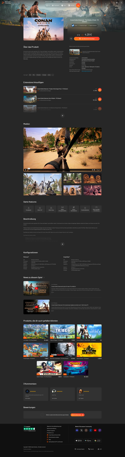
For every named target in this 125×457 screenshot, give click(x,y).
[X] (81, 430)
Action (83, 66)
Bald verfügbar (65, 1)
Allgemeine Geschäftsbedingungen (54, 426)
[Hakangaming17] (27, 391)
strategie (44, 74)
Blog (71, 1)
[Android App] (88, 440)
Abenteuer (87, 66)
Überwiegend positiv (86, 71)
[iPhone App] (79, 440)
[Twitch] (100, 430)
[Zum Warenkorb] (117, 2)
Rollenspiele (92, 66)
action (49, 74)
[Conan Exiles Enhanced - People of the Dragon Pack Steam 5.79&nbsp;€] (29, 90)
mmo (34, 74)
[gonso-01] (54, 391)
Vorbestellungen (56, 1)
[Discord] (77, 430)
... (52, 74)
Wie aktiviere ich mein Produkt (88, 60)
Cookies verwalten (27, 449)
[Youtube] (95, 430)
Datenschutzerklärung (51, 428)
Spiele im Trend (48, 1)
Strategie (84, 68)
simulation (39, 74)
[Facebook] (90, 430)
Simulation (97, 66)
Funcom (83, 62)
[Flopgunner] (81, 391)
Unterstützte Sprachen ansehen (88, 59)
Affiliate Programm (51, 430)
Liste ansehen (85, 57)
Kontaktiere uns (50, 432)
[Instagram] (86, 430)
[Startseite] (6, 2)
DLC (30, 74)
